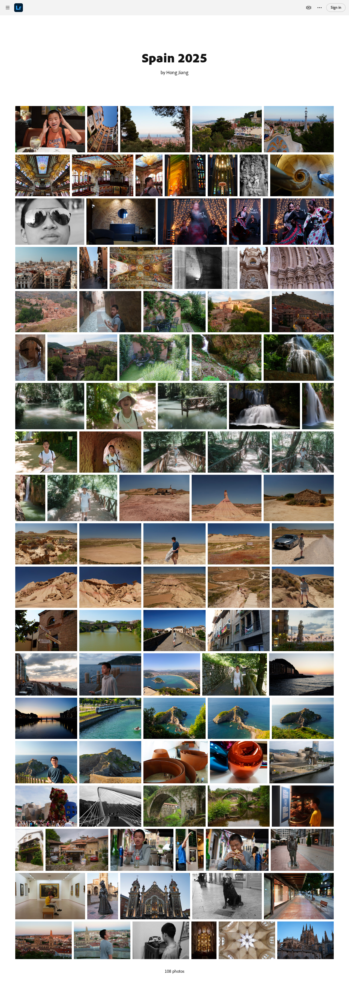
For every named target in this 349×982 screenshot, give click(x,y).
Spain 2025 (174, 57)
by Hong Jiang (174, 72)
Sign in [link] (336, 7)
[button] (7, 7)
